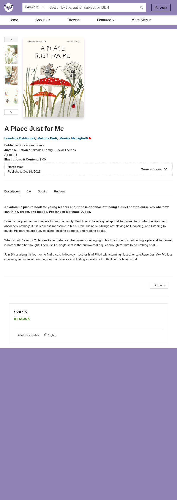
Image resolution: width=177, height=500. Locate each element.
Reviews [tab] (59, 191)
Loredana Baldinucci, (20, 138)
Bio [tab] (29, 191)
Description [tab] (12, 191)
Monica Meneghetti (74, 138)
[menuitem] (13, 20)
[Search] (141, 7)
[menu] (88, 20)
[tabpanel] (88, 238)
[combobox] (34, 7)
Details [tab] (42, 191)
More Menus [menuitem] (141, 20)
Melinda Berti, (48, 138)
